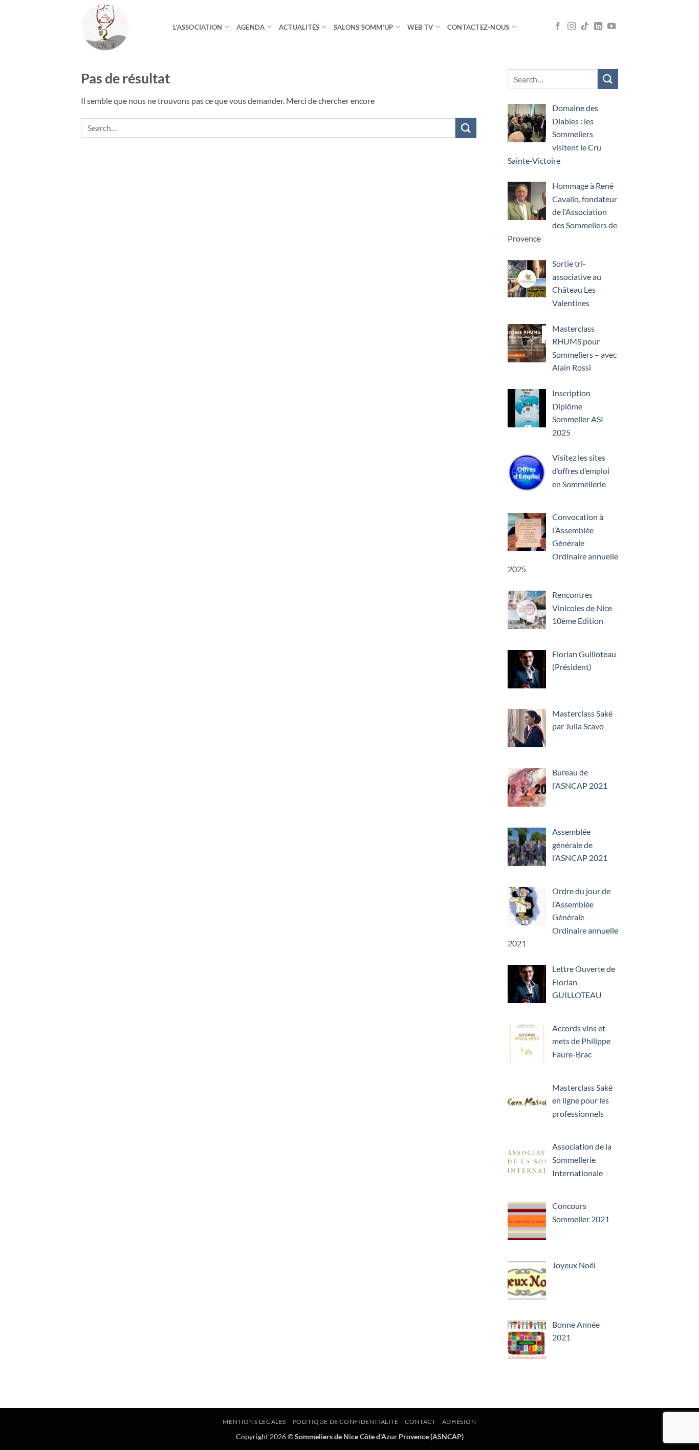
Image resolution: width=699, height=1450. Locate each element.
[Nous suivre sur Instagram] (571, 26)
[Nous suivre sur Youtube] (611, 26)
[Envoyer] (465, 128)
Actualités (299, 27)
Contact (420, 1421)
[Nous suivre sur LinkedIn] (598, 26)
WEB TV (420, 27)
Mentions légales (254, 1421)
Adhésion (459, 1421)
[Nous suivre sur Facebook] (558, 26)
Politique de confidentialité (346, 1421)
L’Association (197, 27)
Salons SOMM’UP (364, 27)
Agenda (250, 27)
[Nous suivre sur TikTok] (585, 26)
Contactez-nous (478, 27)
